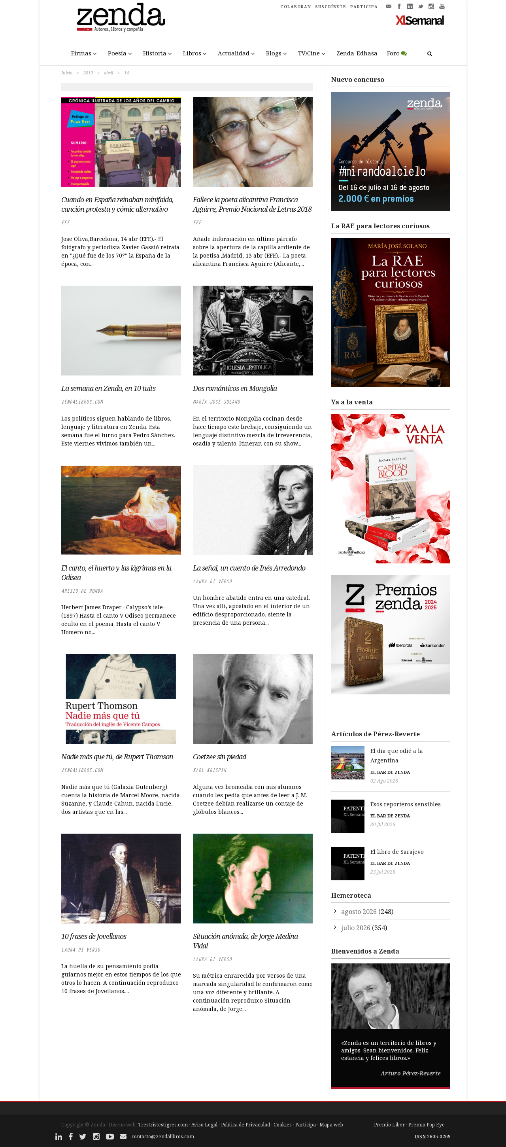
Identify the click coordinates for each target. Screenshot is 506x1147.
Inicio (66, 73)
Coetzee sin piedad (219, 756)
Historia (154, 53)
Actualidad (233, 53)
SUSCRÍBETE (330, 6)
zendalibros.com (82, 401)
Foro (393, 53)
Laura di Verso (212, 581)
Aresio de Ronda (82, 591)
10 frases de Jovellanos (93, 936)
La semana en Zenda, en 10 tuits (108, 388)
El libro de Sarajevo (397, 851)
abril (108, 73)
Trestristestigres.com (163, 1124)
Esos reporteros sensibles (405, 804)
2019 (88, 73)
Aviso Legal (204, 1124)
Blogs (273, 53)
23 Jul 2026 (382, 871)
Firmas (81, 53)
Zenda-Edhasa (357, 53)
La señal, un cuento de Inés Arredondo (249, 568)
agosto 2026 (359, 911)
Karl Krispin (209, 770)
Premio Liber (389, 1124)
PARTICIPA (364, 6)
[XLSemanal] (420, 19)
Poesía (117, 53)
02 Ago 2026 (384, 780)
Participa (305, 1124)
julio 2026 (355, 927)
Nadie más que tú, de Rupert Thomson (117, 756)
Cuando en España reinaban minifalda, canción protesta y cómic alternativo (117, 204)
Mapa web (331, 1124)
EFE (65, 222)
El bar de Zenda (390, 772)
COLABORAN (295, 6)
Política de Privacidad (245, 1124)
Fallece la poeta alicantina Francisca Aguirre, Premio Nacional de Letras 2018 (252, 204)
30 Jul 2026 (382, 824)
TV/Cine (309, 53)
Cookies (283, 1124)
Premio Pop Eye (426, 1124)
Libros (192, 53)
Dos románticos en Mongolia (235, 388)
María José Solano (216, 401)
